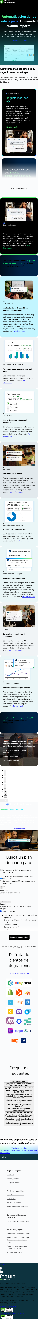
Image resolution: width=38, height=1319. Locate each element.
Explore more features (19, 188)
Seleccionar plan (5, 901)
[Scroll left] (1, 888)
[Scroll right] (2, 888)
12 (5, 796)
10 (5, 792)
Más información (11, 127)
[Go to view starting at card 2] (2, 886)
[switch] (1, 878)
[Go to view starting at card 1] (1, 886)
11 (5, 794)
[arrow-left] (2, 800)
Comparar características (19, 937)
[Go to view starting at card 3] (4, 886)
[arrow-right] (6, 800)
